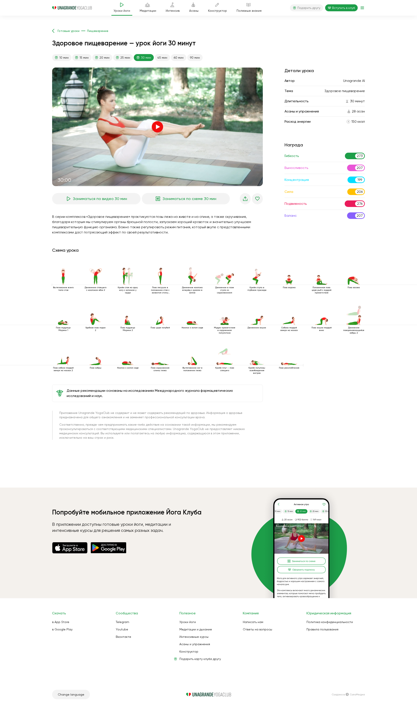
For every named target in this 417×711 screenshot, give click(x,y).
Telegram (122, 622)
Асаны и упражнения (194, 644)
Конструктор (188, 651)
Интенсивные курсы (193, 636)
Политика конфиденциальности (329, 622)
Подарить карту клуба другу (200, 659)
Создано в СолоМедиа (348, 694)
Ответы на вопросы (257, 629)
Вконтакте (123, 636)
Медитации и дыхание (195, 629)
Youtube (122, 629)
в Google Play (62, 629)
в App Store (60, 622)
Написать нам (253, 622)
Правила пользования (322, 629)
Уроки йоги (187, 622)
